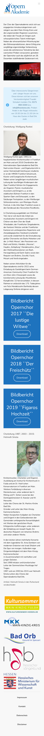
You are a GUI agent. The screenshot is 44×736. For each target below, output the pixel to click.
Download (22, 334)
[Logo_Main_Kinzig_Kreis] (22, 617)
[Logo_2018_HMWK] (22, 673)
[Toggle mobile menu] (39, 3)
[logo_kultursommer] (22, 596)
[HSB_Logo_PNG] (22, 647)
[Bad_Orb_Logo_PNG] (22, 630)
